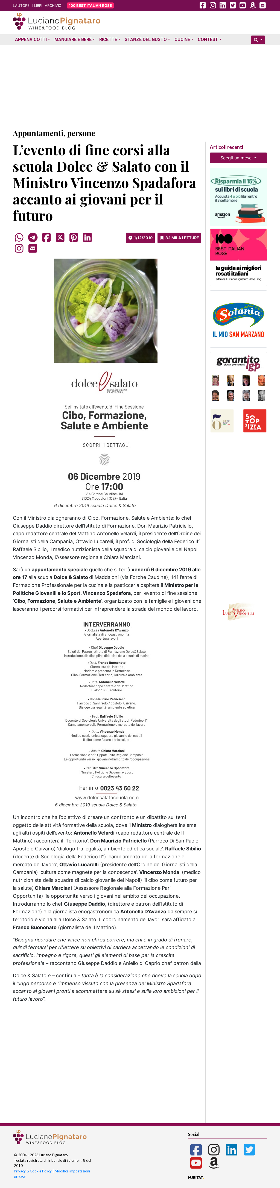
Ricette (108, 39)
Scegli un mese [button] (236, 157)
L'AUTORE (21, 5)
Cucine (182, 39)
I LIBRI (37, 5)
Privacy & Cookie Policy (33, 1171)
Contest (208, 39)
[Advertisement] (140, 85)
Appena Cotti (31, 39)
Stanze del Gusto (146, 39)
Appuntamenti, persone (54, 133)
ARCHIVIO (53, 5)
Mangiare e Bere (73, 39)
